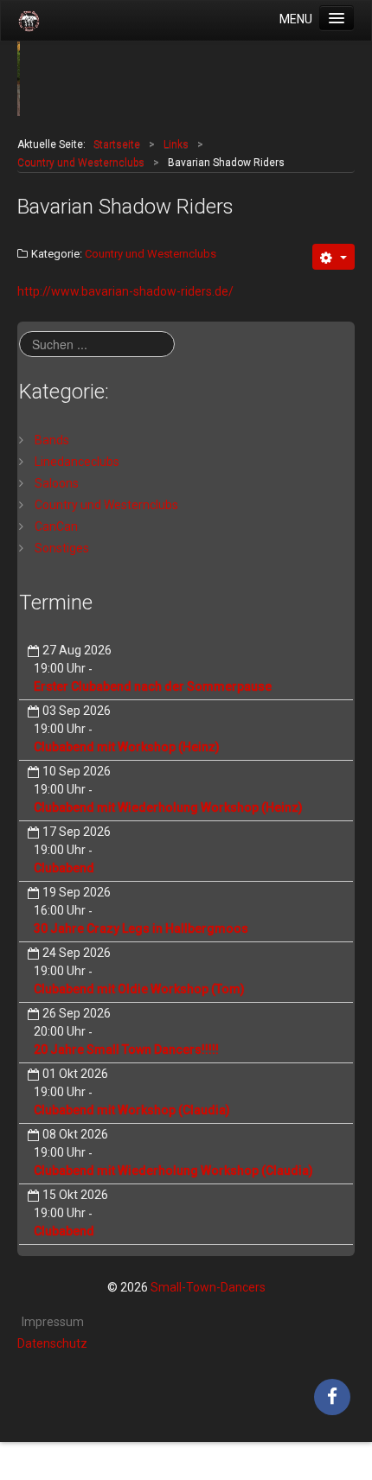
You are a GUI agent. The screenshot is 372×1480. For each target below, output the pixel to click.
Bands (50, 440)
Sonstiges (60, 548)
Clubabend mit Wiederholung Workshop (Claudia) (173, 1170)
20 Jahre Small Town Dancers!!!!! (126, 1049)
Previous (39, 78)
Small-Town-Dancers (208, 1287)
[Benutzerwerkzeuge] (333, 257)
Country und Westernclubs (150, 253)
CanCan (55, 526)
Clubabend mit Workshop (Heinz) (127, 747)
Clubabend (64, 868)
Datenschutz (52, 1343)
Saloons (55, 483)
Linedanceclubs (75, 462)
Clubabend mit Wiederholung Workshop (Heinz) (168, 807)
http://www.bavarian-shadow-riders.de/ (125, 291)
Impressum (53, 1322)
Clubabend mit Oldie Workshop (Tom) (139, 989)
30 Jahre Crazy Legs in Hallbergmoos (141, 928)
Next (332, 78)
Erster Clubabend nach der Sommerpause (153, 686)
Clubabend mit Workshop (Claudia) (132, 1110)
